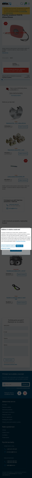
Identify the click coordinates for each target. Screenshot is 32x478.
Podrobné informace (20, 241)
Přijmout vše (19, 245)
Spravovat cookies (5, 248)
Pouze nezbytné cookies (8, 245)
